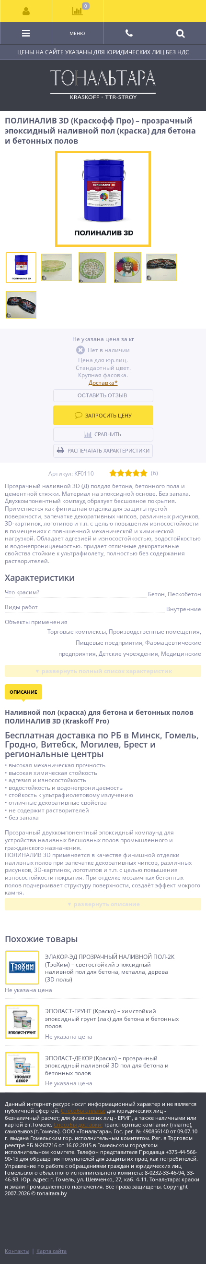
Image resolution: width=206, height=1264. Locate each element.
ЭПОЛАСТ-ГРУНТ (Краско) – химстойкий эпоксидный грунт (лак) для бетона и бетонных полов (112, 1018)
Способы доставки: (78, 1124)
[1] (113, 473)
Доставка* (103, 383)
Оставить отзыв (102, 395)
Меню (77, 33)
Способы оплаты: (83, 1110)
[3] (128, 473)
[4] (136, 473)
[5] (144, 473)
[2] (121, 473)
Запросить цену (108, 415)
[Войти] (26, 11)
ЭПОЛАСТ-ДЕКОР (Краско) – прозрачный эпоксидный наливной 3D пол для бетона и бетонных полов (107, 1066)
